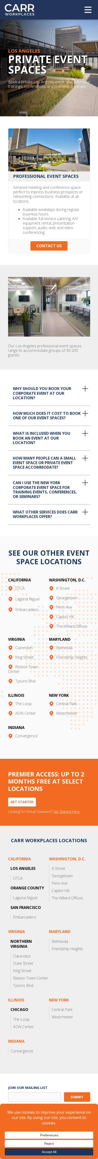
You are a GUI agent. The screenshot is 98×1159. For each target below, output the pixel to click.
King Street (24, 657)
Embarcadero (26, 609)
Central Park (66, 703)
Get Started (22, 802)
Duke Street (23, 963)
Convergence (26, 735)
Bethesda (64, 647)
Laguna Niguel (27, 599)
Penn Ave (64, 607)
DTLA (20, 588)
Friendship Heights (72, 657)
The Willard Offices (72, 626)
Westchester (67, 713)
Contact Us (49, 245)
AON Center (25, 713)
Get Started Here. (66, 812)
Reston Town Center (23, 669)
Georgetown (67, 597)
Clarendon (24, 647)
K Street (63, 588)
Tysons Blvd (25, 681)
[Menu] (88, 10)
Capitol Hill (65, 616)
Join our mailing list (28, 1087)
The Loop (23, 703)
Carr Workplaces (22, 9)
